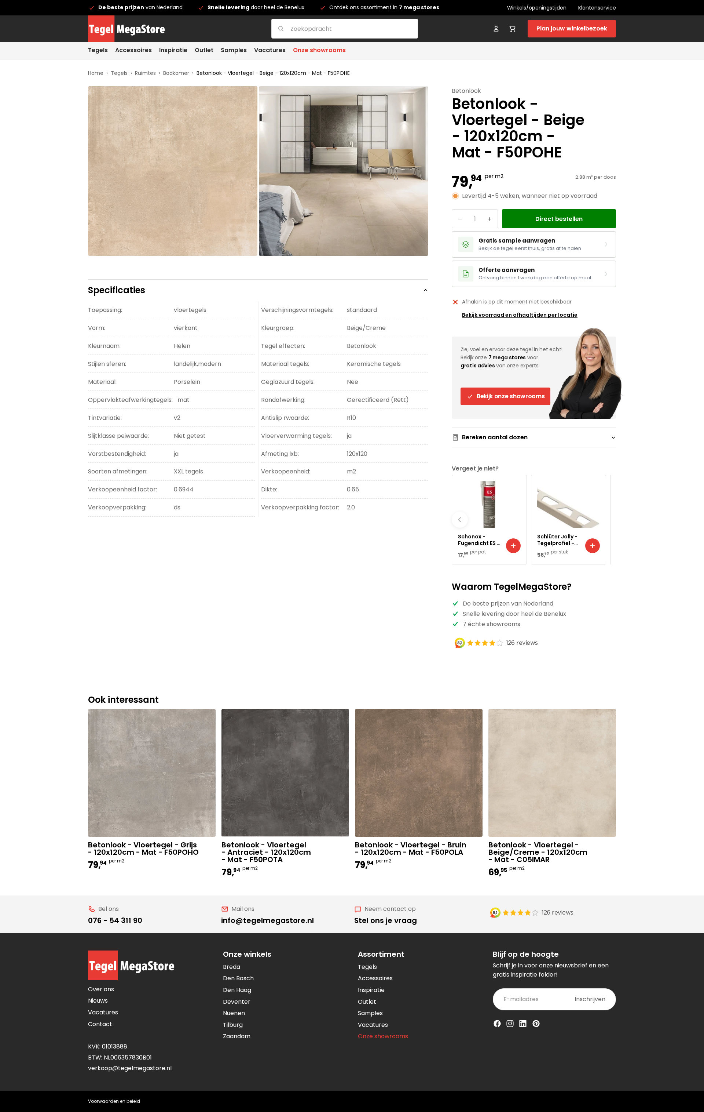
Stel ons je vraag (385, 920)
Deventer (236, 1001)
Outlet (367, 1001)
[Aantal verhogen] (489, 219)
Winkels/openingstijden (536, 7)
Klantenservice (597, 7)
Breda (231, 967)
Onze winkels (247, 954)
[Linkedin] (522, 1023)
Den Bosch (238, 978)
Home (95, 73)
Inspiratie (371, 990)
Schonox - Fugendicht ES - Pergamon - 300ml (479, 539)
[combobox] (336, 28)
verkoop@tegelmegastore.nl (130, 1068)
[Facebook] (497, 1023)
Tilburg (233, 1025)
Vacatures (103, 1012)
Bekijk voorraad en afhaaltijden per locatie (520, 315)
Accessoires (375, 978)
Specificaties (116, 290)
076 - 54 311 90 (115, 920)
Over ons (101, 989)
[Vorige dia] (460, 520)
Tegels (119, 73)
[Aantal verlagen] (460, 219)
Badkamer (176, 73)
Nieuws (98, 1000)
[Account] (496, 29)
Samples (370, 1013)
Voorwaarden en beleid (114, 1101)
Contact (100, 1024)
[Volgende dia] (608, 520)
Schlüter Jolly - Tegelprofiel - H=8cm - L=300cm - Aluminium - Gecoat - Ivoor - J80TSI (557, 539)
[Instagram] (510, 1023)
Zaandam (236, 1036)
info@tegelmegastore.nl (267, 920)
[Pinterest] (536, 1023)
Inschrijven (590, 999)
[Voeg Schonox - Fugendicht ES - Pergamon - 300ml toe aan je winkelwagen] (513, 545)
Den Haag (237, 990)
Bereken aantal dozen (495, 437)
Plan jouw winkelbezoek (571, 28)
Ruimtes (145, 73)
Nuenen (234, 1013)
